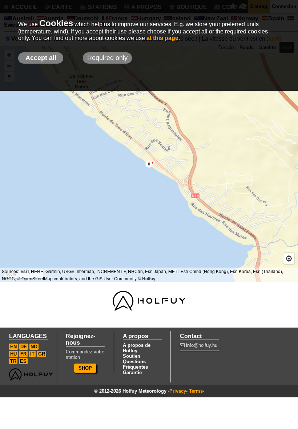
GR (41, 354)
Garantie (132, 372)
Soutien (131, 356)
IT (32, 354)
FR (23, 354)
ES (23, 361)
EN (13, 346)
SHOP (85, 368)
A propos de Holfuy (136, 347)
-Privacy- (178, 391)
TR (13, 361)
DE (23, 346)
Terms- (196, 391)
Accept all (40, 57)
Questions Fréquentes (135, 364)
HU (13, 354)
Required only (107, 57)
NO (34, 346)
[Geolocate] (288, 258)
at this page (162, 38)
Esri (24, 271)
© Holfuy (147, 278)
